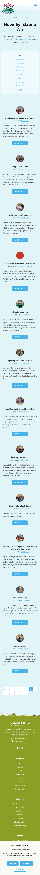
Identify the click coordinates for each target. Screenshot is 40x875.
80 (26, 689)
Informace (20, 774)
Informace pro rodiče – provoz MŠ (20, 263)
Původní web (20, 789)
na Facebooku (27, 39)
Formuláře (20, 807)
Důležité (20, 90)
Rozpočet (20, 818)
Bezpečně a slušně (20, 166)
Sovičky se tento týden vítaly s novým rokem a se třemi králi (20, 548)
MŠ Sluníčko (20, 71)
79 (22, 689)
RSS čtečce (21, 42)
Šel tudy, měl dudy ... (20, 457)
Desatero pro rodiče (20, 804)
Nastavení (20, 869)
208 (22, 693)
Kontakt (20, 778)
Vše (20, 55)
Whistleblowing (20, 826)
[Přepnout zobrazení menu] (36, 4)
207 (17, 693)
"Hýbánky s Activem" (20, 312)
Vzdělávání (20, 811)
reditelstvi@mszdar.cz (21, 738)
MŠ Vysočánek (20, 82)
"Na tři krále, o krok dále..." (20, 506)
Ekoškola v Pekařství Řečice (20, 215)
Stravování (20, 815)
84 (9, 693)
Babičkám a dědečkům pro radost (20, 118)
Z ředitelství (20, 86)
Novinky (20, 767)
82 (35, 689)
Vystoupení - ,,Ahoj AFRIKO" (20, 360)
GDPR (20, 782)
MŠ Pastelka (20, 63)
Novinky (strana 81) (22, 18)
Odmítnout (26, 863)
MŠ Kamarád (20, 59)
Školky (20, 771)
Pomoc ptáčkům (20, 646)
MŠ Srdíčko (20, 74)
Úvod (13, 18)
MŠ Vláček (20, 78)
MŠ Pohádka (20, 67)
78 (18, 689)
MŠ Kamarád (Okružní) (20, 840)
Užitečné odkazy (20, 822)
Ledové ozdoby (20, 597)
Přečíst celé (19, 143)
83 (5, 693)
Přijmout (13, 863)
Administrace (20, 785)
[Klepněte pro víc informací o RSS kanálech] (27, 42)
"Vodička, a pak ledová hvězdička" (20, 409)
